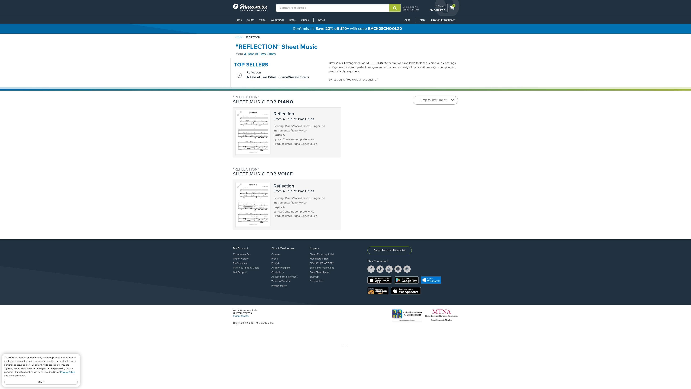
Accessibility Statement (284, 277)
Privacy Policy (279, 286)
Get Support (240, 272)
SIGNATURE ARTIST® (322, 263)
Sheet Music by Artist (322, 254)
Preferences (240, 263)
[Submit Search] (395, 8)
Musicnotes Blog (319, 259)
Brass (292, 20)
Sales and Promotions (322, 268)
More (424, 21)
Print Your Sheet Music (246, 268)
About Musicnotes (282, 248)
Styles (321, 20)
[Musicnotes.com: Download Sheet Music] (250, 7)
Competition (316, 281)
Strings (305, 20)
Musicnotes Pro (410, 7)
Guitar (250, 20)
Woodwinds (277, 20)
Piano (239, 20)
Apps (407, 20)
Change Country (241, 316)
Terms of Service (281, 281)
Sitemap (314, 277)
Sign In (441, 6)
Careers (275, 254)
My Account (437, 9)
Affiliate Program (280, 268)
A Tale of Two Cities (260, 54)
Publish (275, 263)
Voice (262, 20)
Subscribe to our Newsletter (389, 250)
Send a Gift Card (411, 9)
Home (239, 37)
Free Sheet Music (320, 272)
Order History (241, 259)
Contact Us (277, 272)
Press (274, 259)
